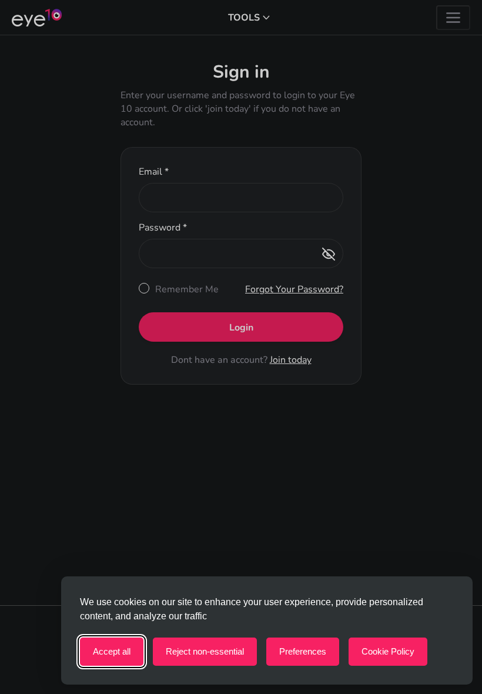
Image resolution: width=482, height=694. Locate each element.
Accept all (111, 651)
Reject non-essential (205, 651)
